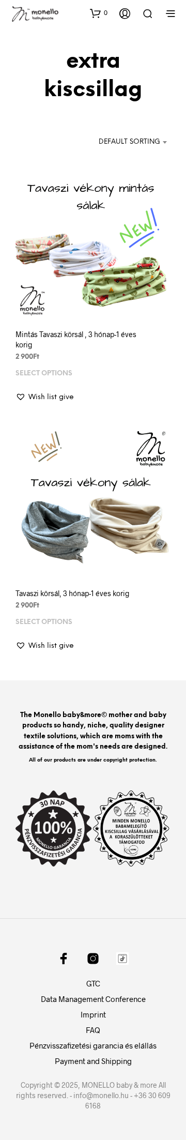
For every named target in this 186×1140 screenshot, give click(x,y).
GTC (93, 983)
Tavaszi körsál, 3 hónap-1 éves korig (73, 593)
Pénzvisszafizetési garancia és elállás (93, 1045)
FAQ (93, 1030)
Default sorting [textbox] (129, 142)
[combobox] (124, 142)
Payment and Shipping (93, 1061)
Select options (44, 373)
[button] (98, 13)
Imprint (93, 1014)
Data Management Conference (93, 999)
